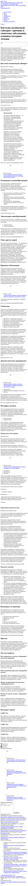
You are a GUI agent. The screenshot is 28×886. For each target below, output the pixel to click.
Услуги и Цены (7, 12)
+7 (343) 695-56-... (9, 4)
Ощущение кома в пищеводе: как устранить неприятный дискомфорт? (12, 827)
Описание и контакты (9, 21)
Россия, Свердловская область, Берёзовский (12, 2)
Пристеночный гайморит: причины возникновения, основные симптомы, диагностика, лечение (13, 385)
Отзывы (6, 17)
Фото (5, 13)
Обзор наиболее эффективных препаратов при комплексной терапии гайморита (16, 773)
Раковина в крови (5, 833)
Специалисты (7, 16)
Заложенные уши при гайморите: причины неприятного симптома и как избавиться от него (16, 786)
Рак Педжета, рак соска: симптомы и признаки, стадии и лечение (13, 858)
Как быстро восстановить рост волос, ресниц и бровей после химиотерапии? (15, 872)
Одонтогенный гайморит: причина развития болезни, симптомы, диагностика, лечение (15, 296)
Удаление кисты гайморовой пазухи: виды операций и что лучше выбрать (14, 467)
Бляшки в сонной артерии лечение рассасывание (13, 819)
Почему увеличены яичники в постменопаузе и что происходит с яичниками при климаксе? (15, 852)
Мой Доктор (4, 1)
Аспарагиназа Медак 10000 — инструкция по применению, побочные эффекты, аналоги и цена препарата (15, 866)
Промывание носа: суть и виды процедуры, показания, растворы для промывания (16, 799)
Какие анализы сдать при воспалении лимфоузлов (13, 830)
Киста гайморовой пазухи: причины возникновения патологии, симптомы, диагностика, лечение (13, 176)
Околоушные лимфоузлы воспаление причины (12, 817)
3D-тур (5, 20)
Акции (5, 14)
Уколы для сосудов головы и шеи (9, 822)
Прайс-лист (6, 18)
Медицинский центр (7, 875)
